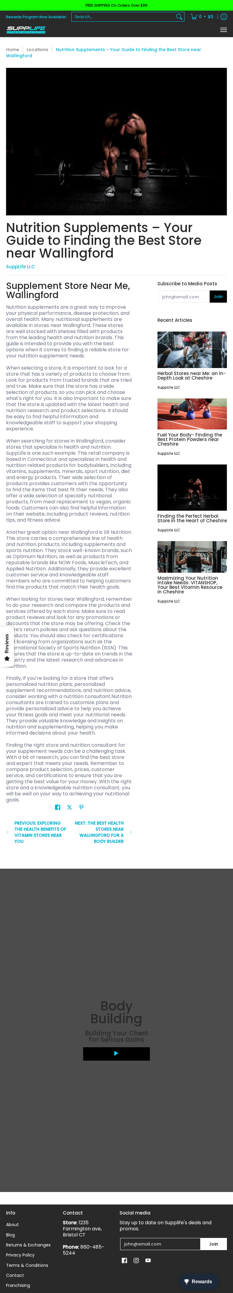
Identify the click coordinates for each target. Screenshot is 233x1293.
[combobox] (123, 16)
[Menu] (223, 30)
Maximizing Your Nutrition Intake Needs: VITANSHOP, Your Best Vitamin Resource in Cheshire (189, 585)
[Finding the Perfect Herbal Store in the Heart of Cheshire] (192, 487)
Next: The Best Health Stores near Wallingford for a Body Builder (99, 832)
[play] (116, 1054)
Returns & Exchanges (28, 1245)
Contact (15, 1275)
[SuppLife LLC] (26, 30)
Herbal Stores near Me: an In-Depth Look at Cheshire (191, 375)
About (12, 1225)
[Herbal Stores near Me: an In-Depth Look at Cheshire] (192, 350)
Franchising (18, 1285)
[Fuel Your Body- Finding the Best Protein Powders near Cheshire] (192, 413)
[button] (57, 807)
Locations (37, 50)
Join (218, 297)
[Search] (179, 16)
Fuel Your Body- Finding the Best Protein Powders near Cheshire (189, 439)
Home (12, 50)
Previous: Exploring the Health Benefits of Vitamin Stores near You (40, 832)
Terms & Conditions (27, 1265)
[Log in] (224, 17)
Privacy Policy (20, 1255)
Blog (10, 1235)
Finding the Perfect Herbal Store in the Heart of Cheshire (192, 518)
